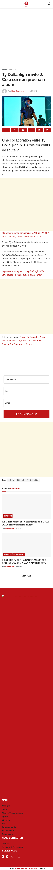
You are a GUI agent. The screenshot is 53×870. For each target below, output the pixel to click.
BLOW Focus (8, 830)
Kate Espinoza (17, 91)
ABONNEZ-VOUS (26, 414)
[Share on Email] (39, 130)
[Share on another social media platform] (47, 130)
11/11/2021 (19, 528)
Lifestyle (6, 820)
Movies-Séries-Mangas (14, 554)
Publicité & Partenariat (12, 847)
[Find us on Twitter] (12, 856)
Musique (12, 69)
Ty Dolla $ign (33, 480)
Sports (5, 816)
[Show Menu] (3, 4)
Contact (5, 843)
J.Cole (11, 480)
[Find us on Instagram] (7, 856)
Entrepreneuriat (9, 827)
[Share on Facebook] (6, 130)
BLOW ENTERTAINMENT (26, 868)
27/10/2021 (19, 567)
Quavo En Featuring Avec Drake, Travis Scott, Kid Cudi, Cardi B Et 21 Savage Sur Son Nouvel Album (23, 340)
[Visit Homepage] (26, 4)
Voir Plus (26, 576)
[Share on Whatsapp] (23, 130)
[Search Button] (49, 4)
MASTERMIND (9, 528)
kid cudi (20, 480)
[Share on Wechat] (31, 130)
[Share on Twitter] (14, 130)
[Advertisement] (26, 37)
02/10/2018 (33, 91)
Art (3, 823)
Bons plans (7, 834)
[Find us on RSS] (19, 856)
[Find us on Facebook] (3, 856)
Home (4, 69)
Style (4, 809)
